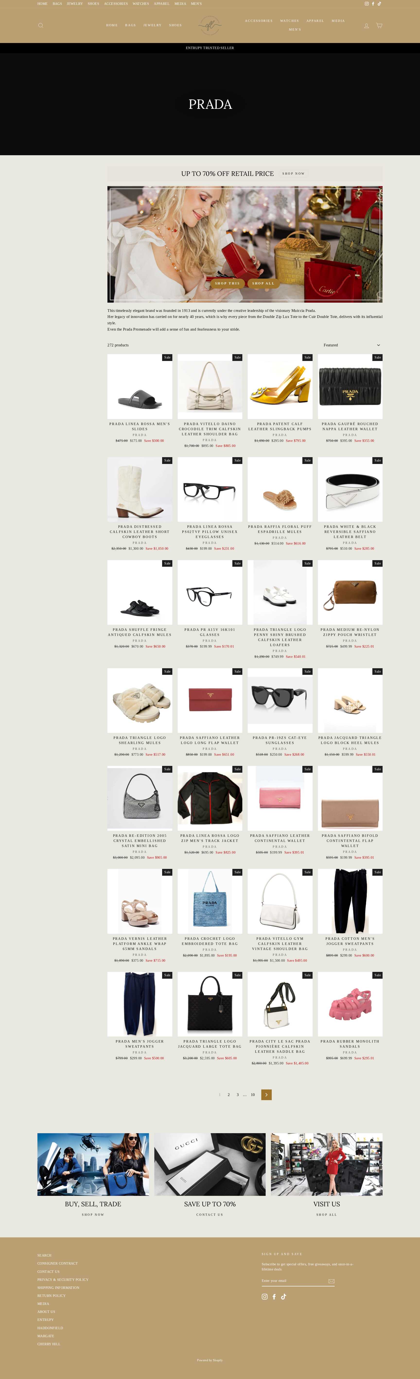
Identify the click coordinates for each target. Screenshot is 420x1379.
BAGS (57, 4)
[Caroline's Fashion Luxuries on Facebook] (274, 1297)
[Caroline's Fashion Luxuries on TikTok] (284, 1297)
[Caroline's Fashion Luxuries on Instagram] (265, 1297)
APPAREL (162, 4)
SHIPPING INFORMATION (58, 1288)
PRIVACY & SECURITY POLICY (62, 1280)
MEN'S (196, 4)
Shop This (227, 283)
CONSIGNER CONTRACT (57, 1263)
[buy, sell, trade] (93, 1164)
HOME (42, 4)
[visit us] (327, 1164)
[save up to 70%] (210, 1164)
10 (253, 1095)
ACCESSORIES (116, 4)
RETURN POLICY (51, 1296)
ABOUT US (46, 1312)
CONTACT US (48, 1272)
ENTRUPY (45, 1320)
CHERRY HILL (49, 1344)
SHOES (93, 4)
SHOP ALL (326, 1214)
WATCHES (141, 4)
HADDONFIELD (50, 1328)
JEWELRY (75, 4)
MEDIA (180, 4)
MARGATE (45, 1336)
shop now (93, 1214)
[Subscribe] (331, 1281)
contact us (209, 1214)
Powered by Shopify (210, 1360)
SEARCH (44, 1255)
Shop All (263, 283)
